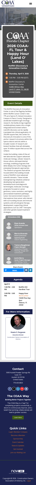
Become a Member (18, 435)
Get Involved (18, 449)
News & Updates (18, 445)
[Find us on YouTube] (22, 389)
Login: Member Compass (18, 432)
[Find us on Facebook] (10, 389)
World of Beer (23, 296)
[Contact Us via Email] (26, 389)
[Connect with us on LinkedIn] (18, 389)
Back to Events (8, 24)
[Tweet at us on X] (14, 389)
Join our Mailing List (18, 452)
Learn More (18, 417)
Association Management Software (18, 473)
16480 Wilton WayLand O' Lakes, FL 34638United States (19, 89)
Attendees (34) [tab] (14, 217)
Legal (29, 481)
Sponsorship (18, 439)
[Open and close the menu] (24, 4)
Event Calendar (18, 442)
